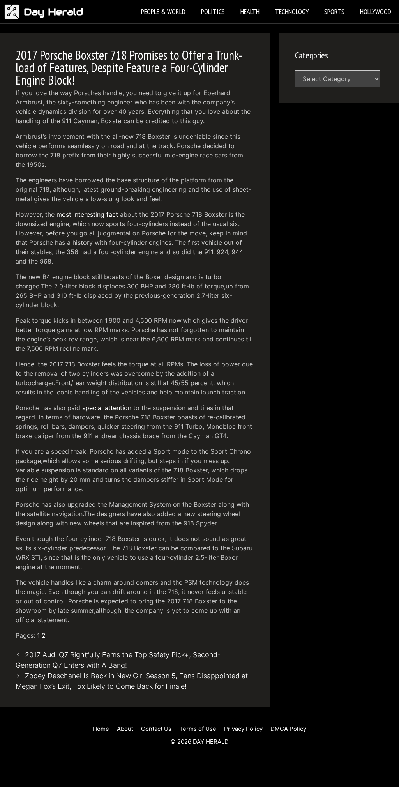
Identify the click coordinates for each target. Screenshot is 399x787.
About (125, 728)
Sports (334, 11)
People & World (163, 11)
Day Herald (53, 11)
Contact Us (156, 728)
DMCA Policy (288, 728)
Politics (213, 11)
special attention (106, 408)
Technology (292, 11)
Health (250, 11)
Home (101, 728)
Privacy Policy (243, 728)
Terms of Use (197, 728)
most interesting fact (87, 214)
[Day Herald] (14, 11)
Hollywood (375, 11)
